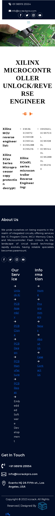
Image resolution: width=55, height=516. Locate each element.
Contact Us (40, 370)
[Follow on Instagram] (33, 15)
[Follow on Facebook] (20, 15)
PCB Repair (16, 388)
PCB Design (16, 348)
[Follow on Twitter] (27, 15)
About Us (39, 344)
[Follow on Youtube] (39, 15)
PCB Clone (17, 330)
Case (40, 357)
